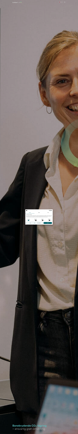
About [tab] (48, 212)
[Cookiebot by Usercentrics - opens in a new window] (49, 210)
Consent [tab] (30, 212)
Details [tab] (39, 212)
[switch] (35, 220)
